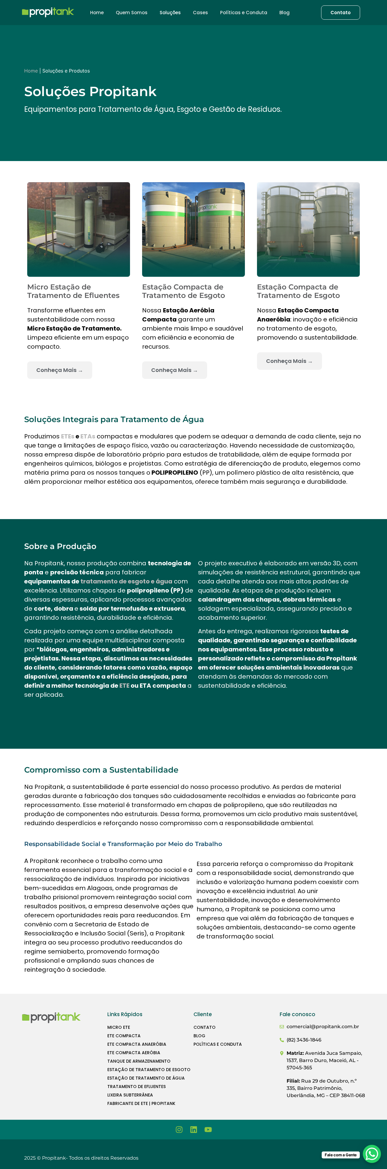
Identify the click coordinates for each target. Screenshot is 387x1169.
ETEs (67, 436)
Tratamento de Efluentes (136, 1086)
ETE (124, 685)
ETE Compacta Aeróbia (133, 1053)
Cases (200, 12)
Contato (205, 1027)
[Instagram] (179, 1129)
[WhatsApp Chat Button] (372, 1154)
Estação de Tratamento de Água (146, 1078)
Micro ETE (118, 1027)
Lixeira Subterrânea (130, 1095)
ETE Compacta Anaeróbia (136, 1044)
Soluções (170, 12)
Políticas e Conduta (243, 12)
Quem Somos (132, 12)
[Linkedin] (193, 1129)
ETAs (87, 436)
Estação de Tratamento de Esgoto (148, 1070)
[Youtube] (208, 1129)
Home (97, 12)
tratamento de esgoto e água (126, 581)
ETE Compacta (124, 1036)
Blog (284, 12)
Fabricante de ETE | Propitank (141, 1103)
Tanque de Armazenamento (139, 1061)
